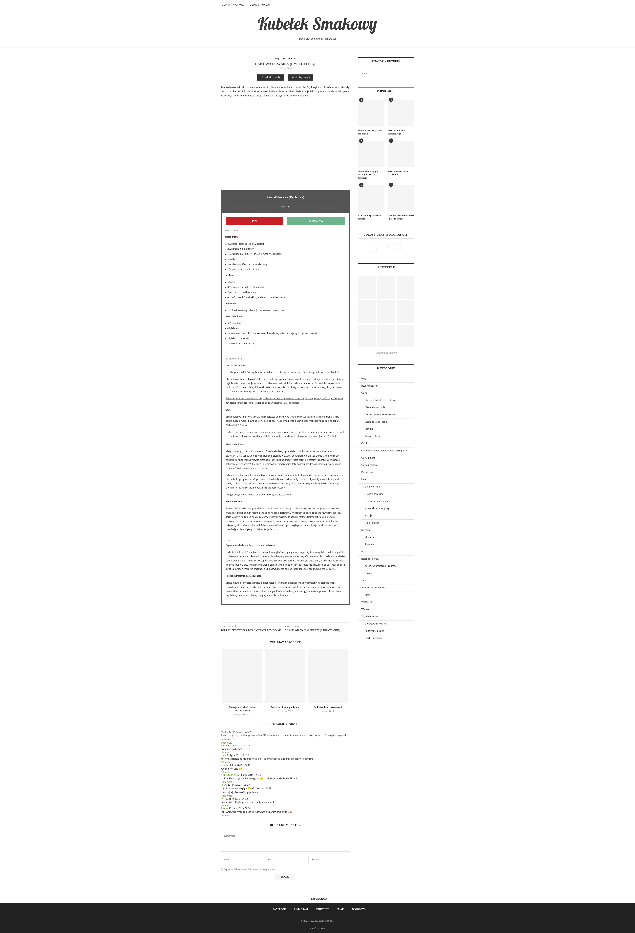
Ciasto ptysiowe (369, 465)
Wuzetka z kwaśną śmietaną (285, 707)
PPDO (224, 785)
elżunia (224, 765)
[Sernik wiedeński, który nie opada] (371, 113)
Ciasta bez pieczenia (375, 407)
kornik (224, 746)
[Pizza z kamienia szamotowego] (401, 113)
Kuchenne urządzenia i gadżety (380, 566)
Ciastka (365, 443)
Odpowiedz (226, 743)
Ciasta (364, 393)
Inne (363, 479)
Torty (367, 595)
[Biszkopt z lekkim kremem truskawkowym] (242, 676)
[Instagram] (382, 249)
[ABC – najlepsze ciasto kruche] (371, 198)
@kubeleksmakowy (386, 353)
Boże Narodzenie (370, 386)
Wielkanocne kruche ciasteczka (398, 173)
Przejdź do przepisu (271, 77)
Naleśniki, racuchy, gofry (377, 508)
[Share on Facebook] (285, 618)
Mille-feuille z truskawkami (328, 707)
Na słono (366, 530)
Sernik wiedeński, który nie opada (370, 132)
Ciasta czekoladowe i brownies (380, 415)
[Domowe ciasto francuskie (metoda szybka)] (401, 198)
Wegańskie (366, 602)
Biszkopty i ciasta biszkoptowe (380, 400)
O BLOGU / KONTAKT (260, 5)
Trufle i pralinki (372, 523)
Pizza (363, 552)
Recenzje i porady (370, 559)
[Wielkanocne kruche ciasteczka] (401, 154)
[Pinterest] (390, 249)
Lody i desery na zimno (376, 501)
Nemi (223, 755)
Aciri (223, 799)
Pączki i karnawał (373, 638)
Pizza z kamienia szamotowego (396, 132)
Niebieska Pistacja (230, 775)
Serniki (364, 580)
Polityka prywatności (233, 5)
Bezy (363, 379)
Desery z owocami (374, 494)
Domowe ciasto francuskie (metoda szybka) (401, 217)
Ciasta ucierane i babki (376, 422)
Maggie (224, 732)
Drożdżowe (367, 472)
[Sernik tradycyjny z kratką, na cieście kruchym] (371, 154)
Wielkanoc (366, 609)
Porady (368, 573)
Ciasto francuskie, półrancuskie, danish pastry (384, 451)
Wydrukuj (315, 221)
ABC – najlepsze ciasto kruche (369, 217)
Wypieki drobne (369, 617)
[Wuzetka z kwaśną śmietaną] (285, 676)
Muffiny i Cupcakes (374, 631)
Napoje (368, 515)
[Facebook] (401, 5)
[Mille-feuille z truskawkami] (328, 676)
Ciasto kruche (368, 458)
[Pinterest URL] (367, 287)
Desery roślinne (372, 487)
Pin (254, 221)
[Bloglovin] (398, 249)
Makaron (369, 537)
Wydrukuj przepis (301, 77)
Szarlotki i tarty (372, 436)
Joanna (224, 808)
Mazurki (369, 429)
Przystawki (370, 544)
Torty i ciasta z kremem (285, 59)
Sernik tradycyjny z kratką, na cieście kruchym (368, 174)
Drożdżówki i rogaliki (375, 624)
